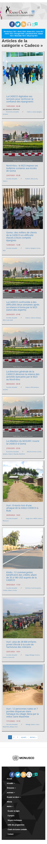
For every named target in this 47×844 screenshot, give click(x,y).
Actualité (16, 112)
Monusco (6, 521)
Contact (10, 834)
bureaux (5, 114)
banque (38, 318)
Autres (9, 806)
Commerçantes (36, 588)
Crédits (5, 590)
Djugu (27, 518)
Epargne (39, 112)
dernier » (33, 737)
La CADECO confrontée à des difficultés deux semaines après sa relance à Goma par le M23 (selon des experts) (22, 305)
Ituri (31, 518)
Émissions (11, 788)
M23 (32, 179)
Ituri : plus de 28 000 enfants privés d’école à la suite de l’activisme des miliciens (21, 644)
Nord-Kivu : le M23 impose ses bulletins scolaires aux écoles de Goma (22, 168)
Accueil (9, 779)
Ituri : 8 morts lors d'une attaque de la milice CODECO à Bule (22, 508)
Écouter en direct (13, 797)
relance (33, 318)
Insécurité (11, 657)
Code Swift (9, 320)
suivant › (24, 737)
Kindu (15, 590)
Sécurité (9, 518)
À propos (11, 815)
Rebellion (22, 454)
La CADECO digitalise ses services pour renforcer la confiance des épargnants (19, 99)
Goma (38, 248)
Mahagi (32, 655)
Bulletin (27, 179)
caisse (34, 112)
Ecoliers (37, 655)
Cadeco (29, 112)
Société (8, 179)
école (36, 179)
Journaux (10, 792)
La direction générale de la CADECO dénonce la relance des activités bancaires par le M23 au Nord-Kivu (22, 375)
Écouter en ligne (14, 811)
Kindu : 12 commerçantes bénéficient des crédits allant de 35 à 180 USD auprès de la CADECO (21, 576)
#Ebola (9, 802)
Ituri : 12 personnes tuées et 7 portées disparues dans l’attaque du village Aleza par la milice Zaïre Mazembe (22, 712)
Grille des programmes (16, 825)
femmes (27, 588)
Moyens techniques (15, 820)
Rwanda (16, 454)
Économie (9, 112)
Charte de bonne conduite (17, 829)
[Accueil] (20, 11)
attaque (12, 727)
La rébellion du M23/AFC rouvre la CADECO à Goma (22, 442)
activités (5, 389)
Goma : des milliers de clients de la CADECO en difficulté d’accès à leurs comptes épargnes (21, 236)
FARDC (35, 518)
